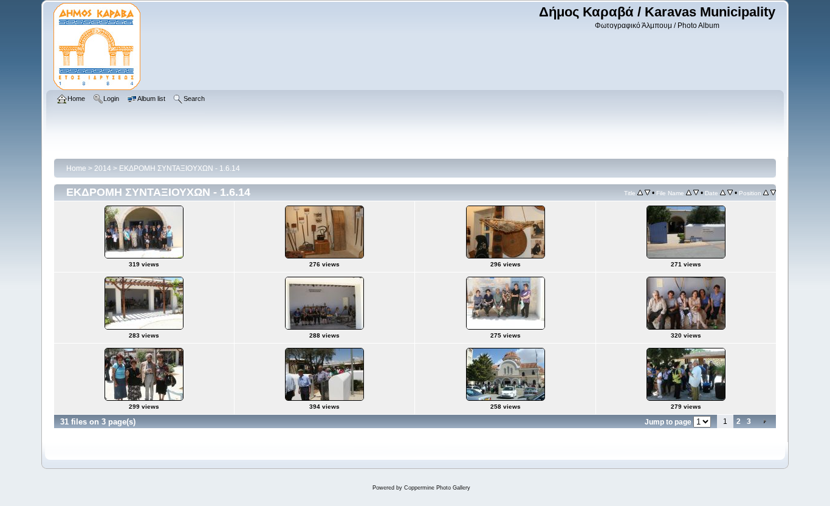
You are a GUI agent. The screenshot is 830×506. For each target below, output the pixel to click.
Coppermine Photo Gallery (437, 488)
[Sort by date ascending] (722, 193)
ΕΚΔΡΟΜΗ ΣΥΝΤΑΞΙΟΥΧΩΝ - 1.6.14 (179, 168)
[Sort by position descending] (773, 193)
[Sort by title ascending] (640, 193)
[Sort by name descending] (696, 193)
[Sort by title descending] (647, 193)
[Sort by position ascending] (766, 193)
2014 (102, 168)
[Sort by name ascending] (688, 193)
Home (76, 168)
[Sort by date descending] (730, 193)
